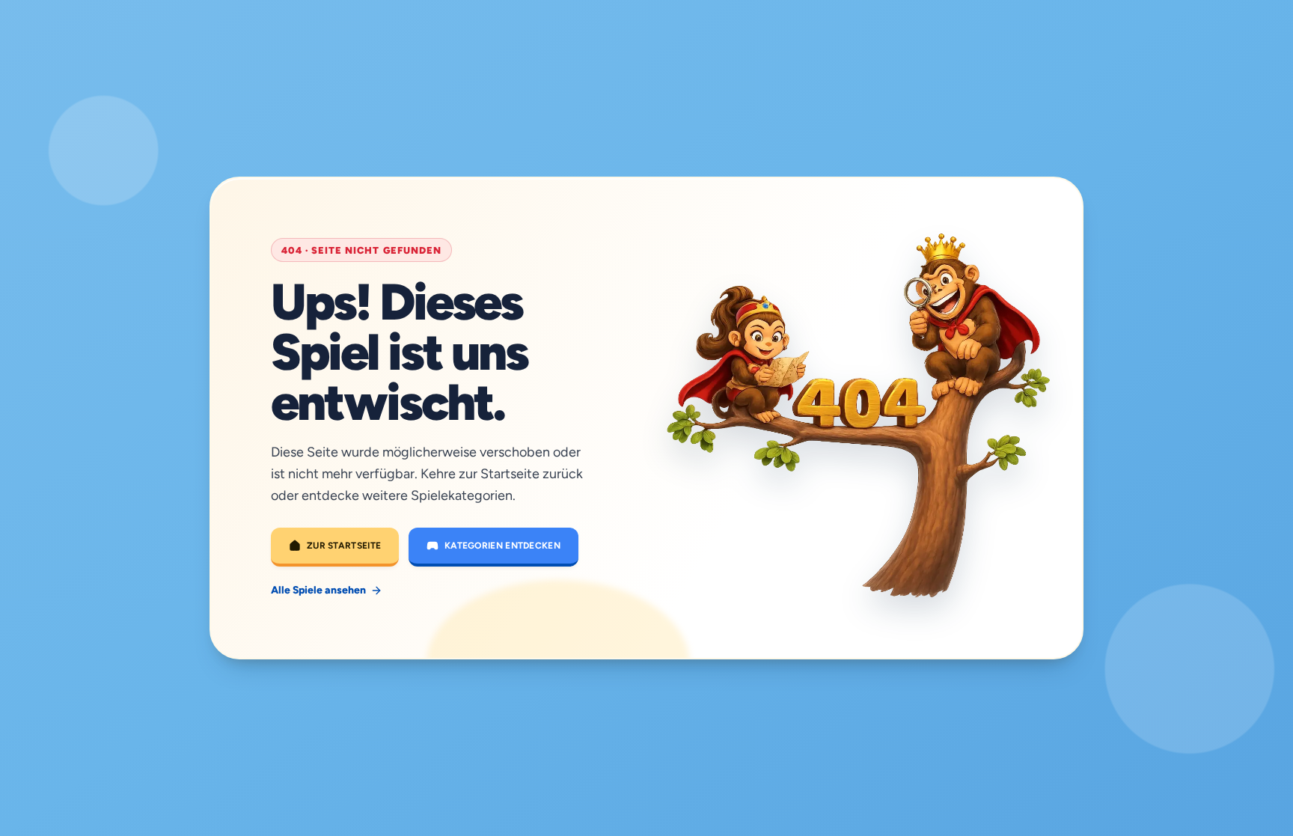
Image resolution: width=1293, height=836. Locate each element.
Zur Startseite (344, 545)
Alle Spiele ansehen (318, 590)
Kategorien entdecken (502, 545)
